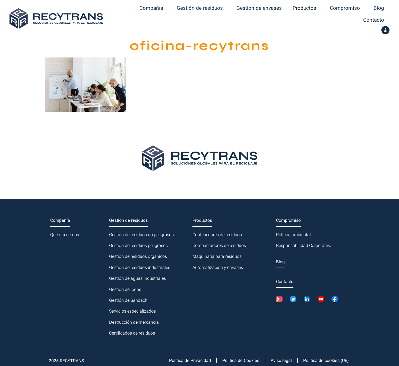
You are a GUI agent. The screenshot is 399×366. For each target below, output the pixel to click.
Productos (304, 8)
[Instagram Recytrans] (281, 299)
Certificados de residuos (132, 333)
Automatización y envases (217, 267)
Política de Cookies (240, 360)
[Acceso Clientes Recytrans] (385, 30)
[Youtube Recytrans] (322, 299)
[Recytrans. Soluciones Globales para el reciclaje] (56, 18)
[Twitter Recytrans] (294, 299)
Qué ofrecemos (64, 235)
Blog (378, 8)
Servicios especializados (132, 311)
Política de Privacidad (190, 360)
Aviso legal (281, 360)
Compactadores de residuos (219, 245)
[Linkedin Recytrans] (308, 299)
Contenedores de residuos (217, 235)
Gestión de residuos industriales (139, 267)
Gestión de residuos (200, 8)
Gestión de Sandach (128, 300)
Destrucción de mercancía (134, 322)
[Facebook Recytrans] (336, 299)
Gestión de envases (259, 8)
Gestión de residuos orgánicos (138, 256)
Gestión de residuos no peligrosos (141, 235)
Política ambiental (293, 235)
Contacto (373, 20)
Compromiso (345, 8)
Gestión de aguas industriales (137, 278)
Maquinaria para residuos (217, 256)
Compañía (151, 8)
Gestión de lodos (125, 289)
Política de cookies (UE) (326, 360)
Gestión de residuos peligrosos (138, 245)
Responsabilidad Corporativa (303, 245)
